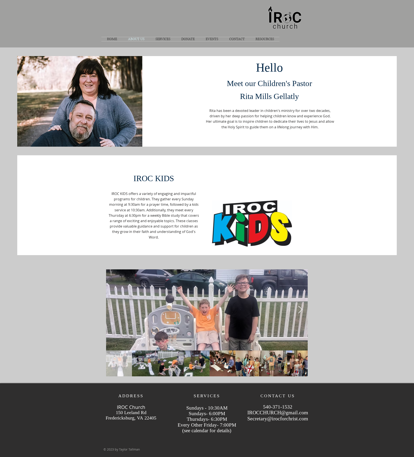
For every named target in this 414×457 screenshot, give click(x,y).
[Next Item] (300, 310)
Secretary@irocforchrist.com (277, 418)
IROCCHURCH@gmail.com (277, 412)
